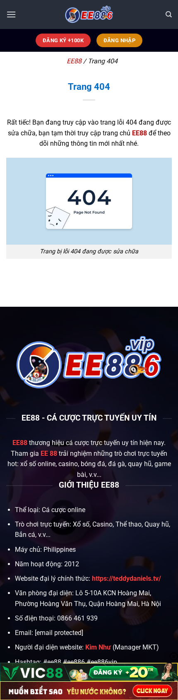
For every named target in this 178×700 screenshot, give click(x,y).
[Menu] (11, 14)
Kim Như (98, 647)
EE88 (74, 61)
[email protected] (59, 633)
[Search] (169, 14)
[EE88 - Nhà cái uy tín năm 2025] (89, 14)
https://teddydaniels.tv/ (126, 578)
